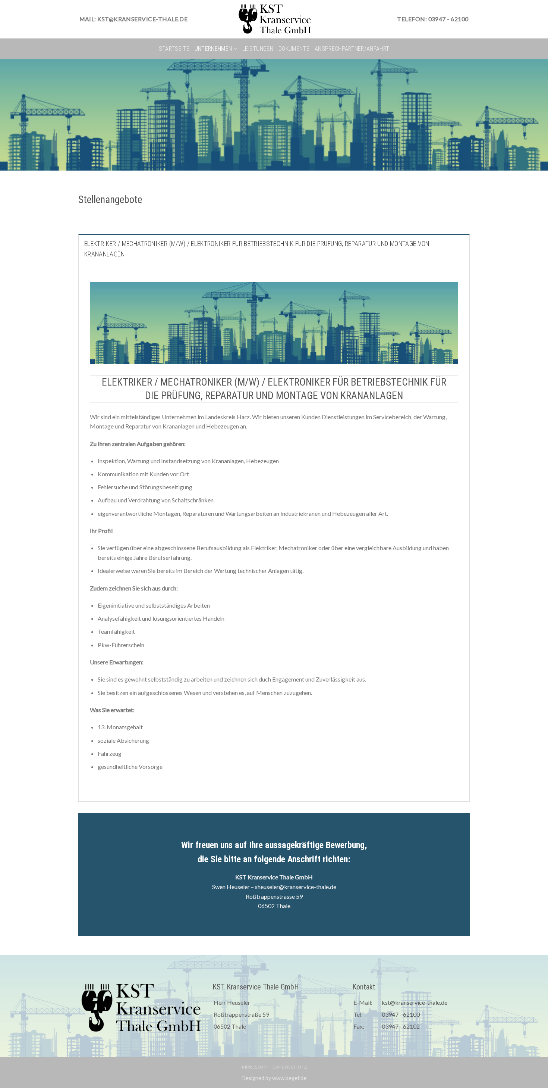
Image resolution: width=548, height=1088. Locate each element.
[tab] (274, 248)
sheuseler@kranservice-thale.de (295, 886)
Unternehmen (213, 48)
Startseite (174, 48)
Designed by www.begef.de (274, 1078)
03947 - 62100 (401, 1014)
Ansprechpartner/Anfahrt (352, 48)
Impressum (254, 1067)
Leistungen (257, 48)
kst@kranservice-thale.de (414, 1002)
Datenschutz (290, 1067)
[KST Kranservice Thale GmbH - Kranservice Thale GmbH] (274, 19)
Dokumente (293, 48)
